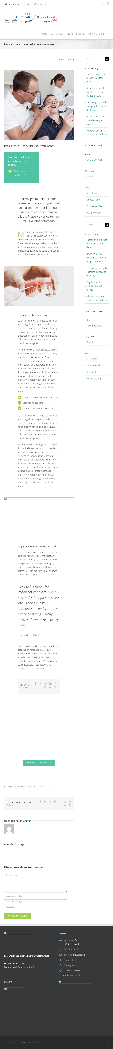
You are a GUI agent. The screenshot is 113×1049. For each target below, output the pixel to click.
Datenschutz (32, 1042)
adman (10, 786)
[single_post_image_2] (39, 498)
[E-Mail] (55, 687)
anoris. (12, 1042)
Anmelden (91, 193)
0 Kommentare (46, 786)
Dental (35, 786)
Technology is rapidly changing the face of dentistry (96, 106)
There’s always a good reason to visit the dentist (96, 78)
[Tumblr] (40, 687)
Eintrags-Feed (93, 199)
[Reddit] (45, 683)
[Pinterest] (45, 687)
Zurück (62, 59)
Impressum (21, 1042)
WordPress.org (93, 212)
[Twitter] (40, 683)
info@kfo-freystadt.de (36, 4)
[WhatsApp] (55, 683)
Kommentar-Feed (94, 206)
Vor (70, 59)
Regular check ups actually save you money (95, 120)
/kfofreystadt (70, 960)
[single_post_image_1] (39, 267)
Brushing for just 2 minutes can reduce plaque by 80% (96, 92)
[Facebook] (35, 683)
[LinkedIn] (50, 683)
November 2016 (94, 159)
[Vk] (50, 687)
